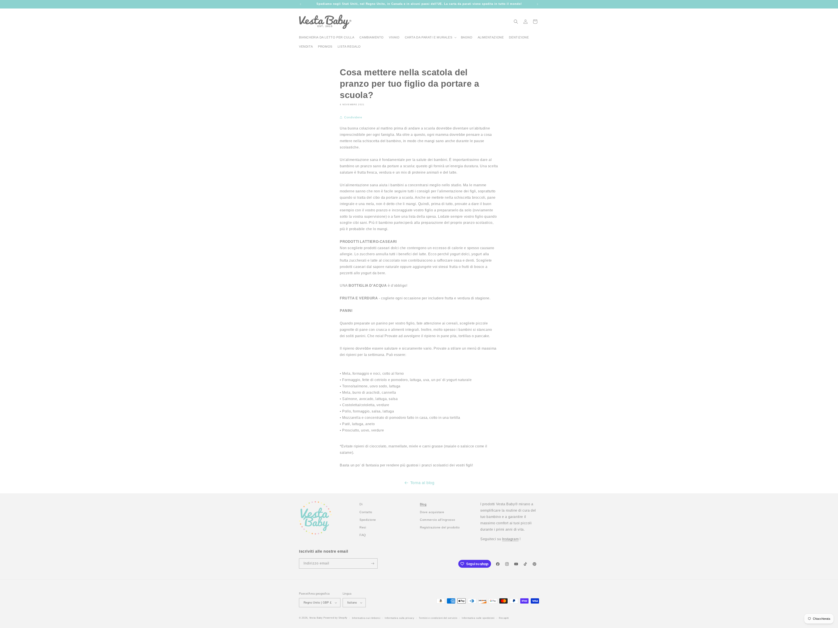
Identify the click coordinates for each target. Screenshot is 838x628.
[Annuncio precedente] (300, 4)
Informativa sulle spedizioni (478, 617)
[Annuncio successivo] (537, 4)
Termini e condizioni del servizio (438, 617)
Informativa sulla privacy (399, 617)
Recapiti (504, 617)
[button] (430, 37)
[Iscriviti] (372, 563)
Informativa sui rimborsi (366, 617)
